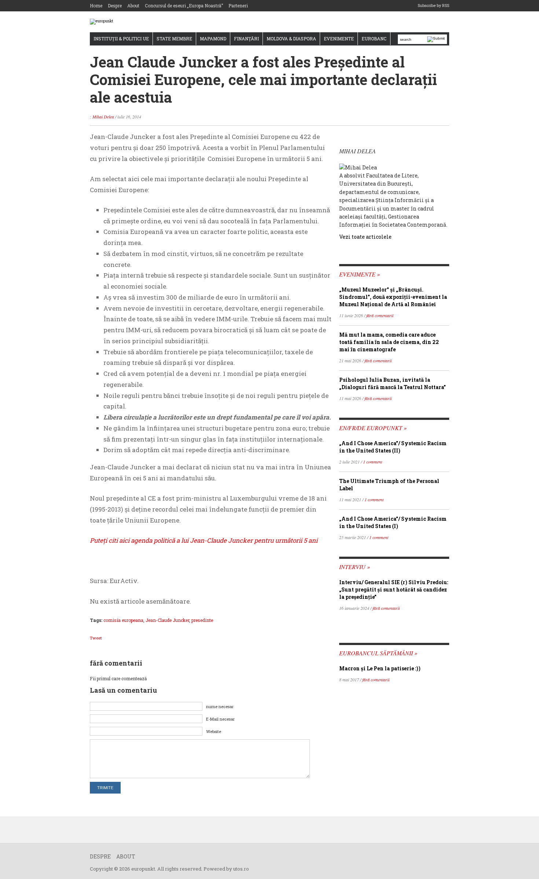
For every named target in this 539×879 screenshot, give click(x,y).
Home (96, 5)
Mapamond (213, 38)
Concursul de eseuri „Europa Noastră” (184, 5)
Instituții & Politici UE (121, 38)
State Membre (174, 38)
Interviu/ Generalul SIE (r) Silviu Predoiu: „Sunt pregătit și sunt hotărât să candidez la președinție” (393, 589)
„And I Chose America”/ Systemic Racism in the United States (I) (393, 522)
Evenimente (339, 38)
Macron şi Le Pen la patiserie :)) (380, 668)
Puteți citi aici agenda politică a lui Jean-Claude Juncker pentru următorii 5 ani (204, 540)
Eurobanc (374, 38)
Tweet (96, 638)
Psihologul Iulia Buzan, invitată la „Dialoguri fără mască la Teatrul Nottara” (392, 383)
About (133, 5)
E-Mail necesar (220, 719)
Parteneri (238, 5)
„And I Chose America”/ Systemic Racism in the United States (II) (393, 447)
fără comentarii (379, 315)
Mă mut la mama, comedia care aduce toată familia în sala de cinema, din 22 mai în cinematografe (389, 342)
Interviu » (354, 567)
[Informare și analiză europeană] (101, 21)
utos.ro (241, 868)
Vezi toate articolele (365, 236)
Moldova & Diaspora (291, 38)
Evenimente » (359, 274)
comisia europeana (123, 620)
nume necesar (220, 706)
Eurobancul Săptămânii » (378, 653)
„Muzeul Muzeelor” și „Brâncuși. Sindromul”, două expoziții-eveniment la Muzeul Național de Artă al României (393, 297)
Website (213, 731)
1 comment (372, 462)
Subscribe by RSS (433, 5)
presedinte (202, 620)
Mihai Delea (103, 117)
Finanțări (246, 38)
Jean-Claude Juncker (167, 620)
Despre (115, 5)
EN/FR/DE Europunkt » (373, 428)
